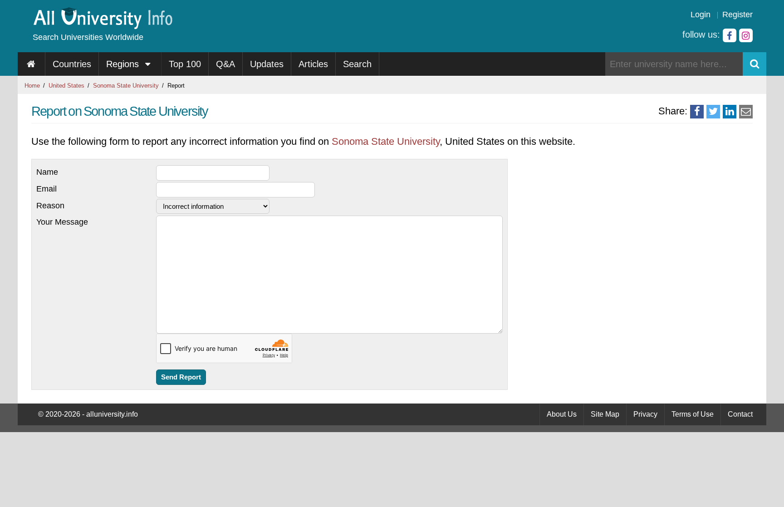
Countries (72, 64)
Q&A (225, 64)
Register (737, 14)
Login (700, 14)
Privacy (645, 414)
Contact (740, 414)
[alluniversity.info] (102, 26)
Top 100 (185, 64)
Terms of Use (692, 414)
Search (357, 64)
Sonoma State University (126, 85)
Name (47, 172)
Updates (267, 64)
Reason (50, 205)
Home (32, 85)
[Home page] (31, 64)
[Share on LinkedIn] (729, 111)
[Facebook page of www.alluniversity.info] (729, 35)
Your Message (62, 221)
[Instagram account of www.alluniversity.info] (746, 35)
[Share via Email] (746, 111)
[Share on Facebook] (697, 111)
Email (46, 188)
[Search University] (754, 64)
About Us (562, 414)
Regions (124, 64)
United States (66, 85)
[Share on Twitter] (713, 111)
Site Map (605, 414)
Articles (313, 64)
